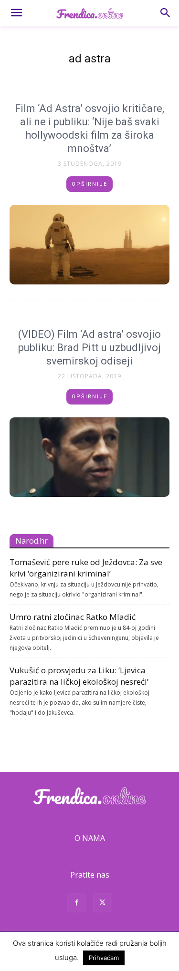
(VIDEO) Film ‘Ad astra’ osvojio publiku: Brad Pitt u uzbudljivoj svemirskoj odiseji (89, 347)
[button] (16, 13)
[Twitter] (102, 904)
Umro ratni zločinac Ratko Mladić (73, 616)
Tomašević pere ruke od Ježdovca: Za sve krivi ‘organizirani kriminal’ (86, 567)
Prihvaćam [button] (104, 957)
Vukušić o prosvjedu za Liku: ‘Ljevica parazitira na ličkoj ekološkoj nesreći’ (79, 676)
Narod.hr (31, 541)
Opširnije (89, 184)
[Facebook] (76, 904)
